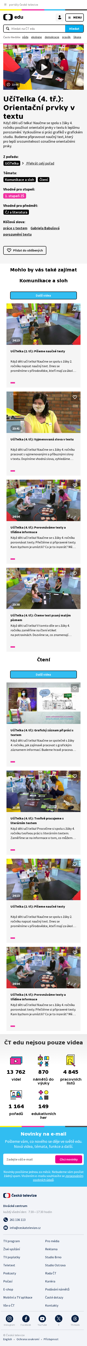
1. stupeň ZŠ (14, 196)
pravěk (66, 37)
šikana (77, 37)
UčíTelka (12, 163)
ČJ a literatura (16, 212)
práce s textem (15, 228)
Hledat (74, 29)
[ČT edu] (13, 18)
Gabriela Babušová (45, 228)
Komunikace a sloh (19, 179)
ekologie (36, 37)
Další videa (43, 295)
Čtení (43, 179)
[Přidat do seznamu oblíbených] (75, 309)
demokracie (52, 37)
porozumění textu (17, 234)
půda (25, 37)
